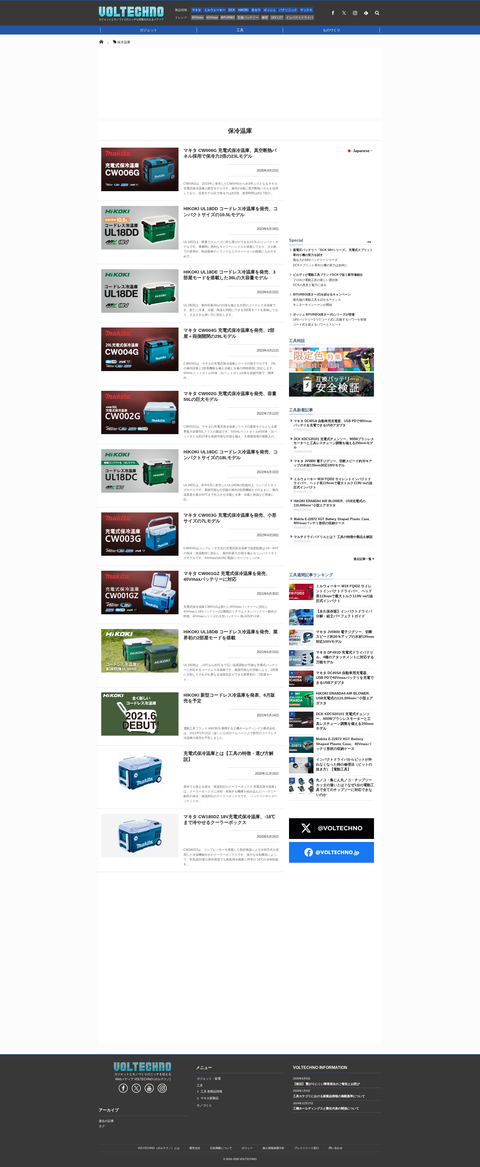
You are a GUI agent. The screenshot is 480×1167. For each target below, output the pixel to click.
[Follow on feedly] (366, 13)
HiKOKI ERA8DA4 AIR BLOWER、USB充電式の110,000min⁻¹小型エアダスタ (330, 503)
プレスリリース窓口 (306, 1147)
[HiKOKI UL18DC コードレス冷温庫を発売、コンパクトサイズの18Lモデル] (139, 471)
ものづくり (331, 30)
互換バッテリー (248, 17)
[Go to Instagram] (162, 1089)
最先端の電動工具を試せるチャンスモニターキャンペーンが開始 (322, 300)
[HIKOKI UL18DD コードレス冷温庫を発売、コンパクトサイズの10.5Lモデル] (139, 227)
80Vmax (197, 17)
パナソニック (288, 10)
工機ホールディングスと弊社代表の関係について (326, 1108)
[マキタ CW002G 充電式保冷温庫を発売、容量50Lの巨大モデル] (139, 412)
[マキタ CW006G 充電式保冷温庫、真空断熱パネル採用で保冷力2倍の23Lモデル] (139, 169)
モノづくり (204, 1105)
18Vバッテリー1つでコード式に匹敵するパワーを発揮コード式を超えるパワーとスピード (329, 320)
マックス (306, 10)
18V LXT (277, 17)
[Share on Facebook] (333, 13)
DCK (231, 10)
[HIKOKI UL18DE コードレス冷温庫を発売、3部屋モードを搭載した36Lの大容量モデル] (139, 291)
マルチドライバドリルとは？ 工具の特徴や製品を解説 (333, 537)
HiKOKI (243, 10)
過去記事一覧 (363, 559)
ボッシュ (270, 10)
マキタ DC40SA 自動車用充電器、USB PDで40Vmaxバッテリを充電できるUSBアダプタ (333, 423)
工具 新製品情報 (211, 1091)
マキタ (196, 10)
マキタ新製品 (209, 1098)
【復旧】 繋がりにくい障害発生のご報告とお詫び (326, 1084)
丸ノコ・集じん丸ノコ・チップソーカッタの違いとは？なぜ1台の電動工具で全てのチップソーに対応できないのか (345, 787)
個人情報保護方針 (273, 1147)
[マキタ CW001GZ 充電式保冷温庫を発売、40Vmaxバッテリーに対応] (139, 592)
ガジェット (148, 30)
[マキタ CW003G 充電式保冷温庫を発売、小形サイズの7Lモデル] (139, 534)
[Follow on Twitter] (344, 13)
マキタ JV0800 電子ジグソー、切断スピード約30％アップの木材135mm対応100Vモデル (333, 463)
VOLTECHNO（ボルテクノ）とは (159, 1147)
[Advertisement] (240, 83)
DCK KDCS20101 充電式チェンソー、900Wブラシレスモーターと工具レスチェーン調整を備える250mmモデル (334, 443)
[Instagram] (355, 13)
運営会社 (194, 1147)
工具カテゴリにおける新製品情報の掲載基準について (329, 1096)
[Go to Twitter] (136, 1089)
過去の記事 (106, 1121)
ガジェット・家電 (209, 1078)
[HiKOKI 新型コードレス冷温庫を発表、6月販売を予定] (139, 714)
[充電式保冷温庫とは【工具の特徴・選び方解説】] (139, 772)
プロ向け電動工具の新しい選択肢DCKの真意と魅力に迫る (328, 280)
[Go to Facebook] (123, 1089)
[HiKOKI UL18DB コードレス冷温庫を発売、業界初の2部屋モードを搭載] (139, 651)
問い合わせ (335, 1147)
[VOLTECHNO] (131, 16)
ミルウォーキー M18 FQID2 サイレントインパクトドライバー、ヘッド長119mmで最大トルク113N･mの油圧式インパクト (333, 483)
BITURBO (227, 17)
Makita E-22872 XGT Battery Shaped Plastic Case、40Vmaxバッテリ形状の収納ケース (333, 521)
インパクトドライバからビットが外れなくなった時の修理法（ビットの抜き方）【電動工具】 (344, 764)
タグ (102, 1126)
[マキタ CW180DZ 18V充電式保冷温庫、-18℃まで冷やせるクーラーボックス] (139, 835)
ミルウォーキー (214, 10)
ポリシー (247, 1147)
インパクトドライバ (299, 17)
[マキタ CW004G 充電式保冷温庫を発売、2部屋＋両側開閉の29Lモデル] (139, 349)
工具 (240, 30)
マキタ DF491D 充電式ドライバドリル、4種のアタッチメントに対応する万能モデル (345, 657)
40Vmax (212, 17)
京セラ (256, 10)
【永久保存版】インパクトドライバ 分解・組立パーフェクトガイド (344, 613)
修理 (265, 17)
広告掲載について (221, 1147)
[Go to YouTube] (149, 1089)
